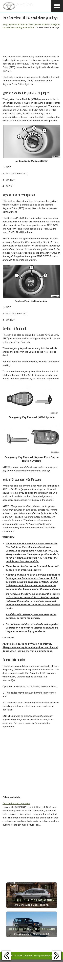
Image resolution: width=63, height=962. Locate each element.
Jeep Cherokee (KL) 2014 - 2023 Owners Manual (26, 24)
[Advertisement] (31, 42)
